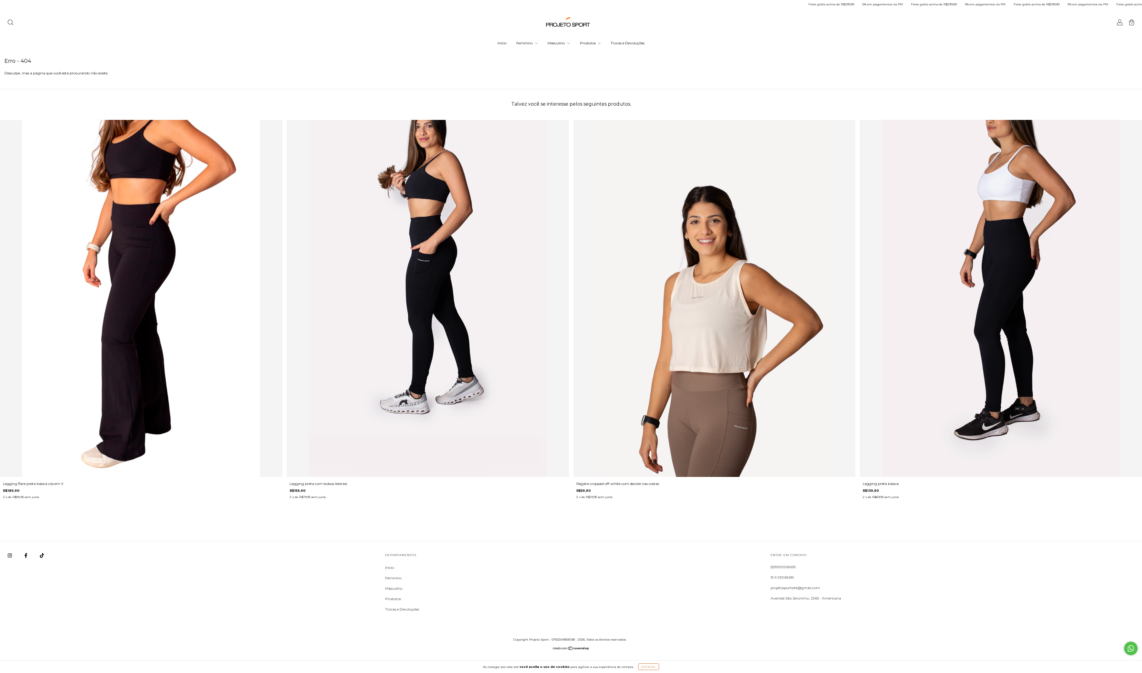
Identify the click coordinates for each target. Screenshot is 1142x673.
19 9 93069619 (782, 577)
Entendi (648, 666)
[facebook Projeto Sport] (26, 555)
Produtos (588, 43)
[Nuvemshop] (571, 649)
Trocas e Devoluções (627, 43)
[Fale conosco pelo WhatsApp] (1131, 648)
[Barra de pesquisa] (10, 23)
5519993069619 (783, 567)
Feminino (525, 43)
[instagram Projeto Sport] (10, 555)
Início (502, 43)
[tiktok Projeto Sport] (42, 555)
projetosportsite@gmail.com (795, 588)
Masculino (557, 43)
